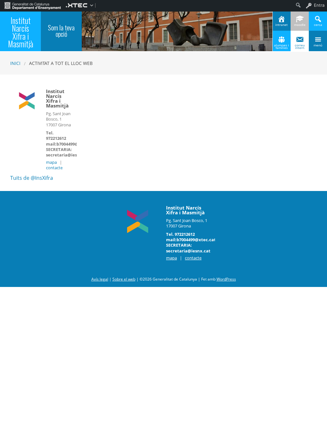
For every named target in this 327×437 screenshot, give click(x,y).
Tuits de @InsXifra (31, 177)
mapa (51, 162)
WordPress (226, 279)
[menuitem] (32, 5)
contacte (54, 168)
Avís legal (99, 279)
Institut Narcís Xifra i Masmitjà (20, 32)
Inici (15, 63)
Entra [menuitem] (319, 5)
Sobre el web (123, 279)
